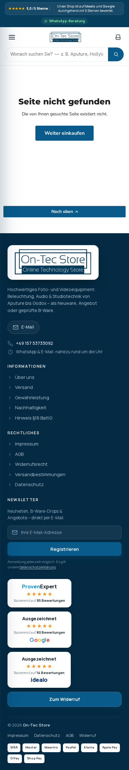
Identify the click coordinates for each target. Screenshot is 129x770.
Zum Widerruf (64, 699)
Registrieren (64, 549)
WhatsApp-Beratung (67, 21)
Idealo (90, 6)
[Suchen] (116, 54)
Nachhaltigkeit (30, 407)
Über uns (24, 377)
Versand (24, 387)
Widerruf (87, 735)
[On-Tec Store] (65, 37)
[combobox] (56, 54)
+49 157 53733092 (34, 343)
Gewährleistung (32, 397)
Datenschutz (29, 484)
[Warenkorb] (118, 37)
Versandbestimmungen (40, 474)
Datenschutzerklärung (37, 567)
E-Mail (27, 327)
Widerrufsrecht (31, 464)
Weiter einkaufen (64, 133)
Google (109, 6)
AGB (19, 454)
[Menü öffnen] (12, 37)
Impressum (27, 444)
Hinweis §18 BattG (33, 418)
